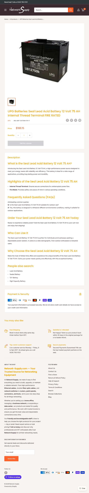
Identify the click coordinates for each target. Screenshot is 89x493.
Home (6, 19)
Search (50, 390)
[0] (83, 10)
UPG (9, 120)
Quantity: (11, 135)
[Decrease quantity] (18, 135)
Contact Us (52, 371)
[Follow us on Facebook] (5, 472)
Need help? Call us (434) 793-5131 (16, 2)
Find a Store (52, 375)
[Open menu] (5, 10)
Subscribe (11, 459)
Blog (49, 397)
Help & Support (53, 381)
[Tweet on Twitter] (75, 120)
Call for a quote (25, 143)
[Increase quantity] (29, 135)
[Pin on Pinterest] (71, 120)
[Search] (70, 10)
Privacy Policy (53, 384)
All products (13, 19)
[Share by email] (79, 120)
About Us (51, 368)
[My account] (78, 10)
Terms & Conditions (55, 387)
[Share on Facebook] (67, 120)
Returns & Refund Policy (56, 378)
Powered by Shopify (10, 486)
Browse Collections (55, 394)
